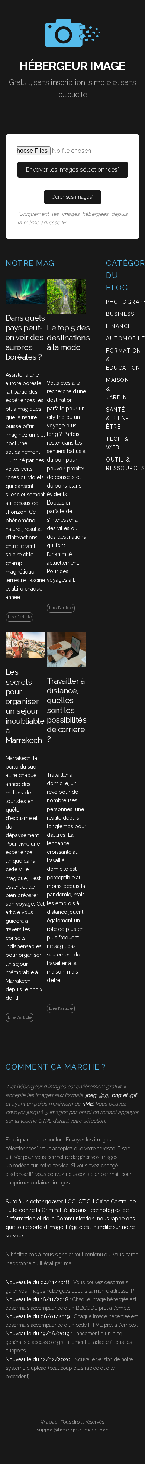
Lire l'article (20, 616)
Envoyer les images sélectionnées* (72, 169)
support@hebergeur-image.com (73, 1429)
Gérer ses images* (73, 197)
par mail (64, 1263)
